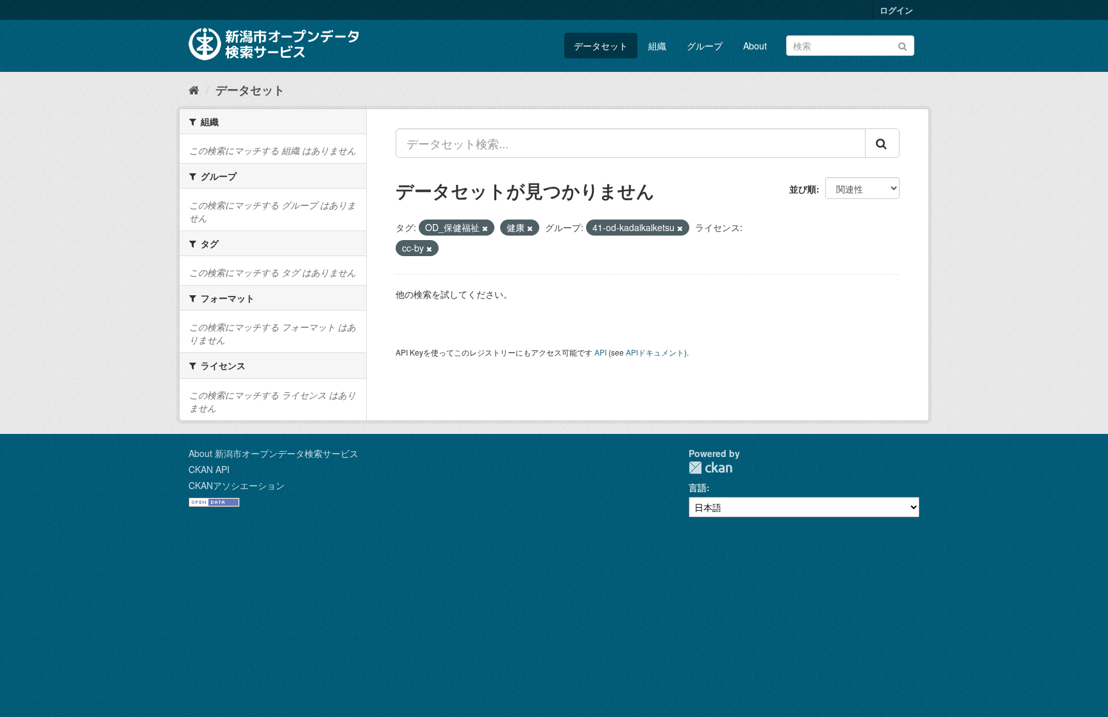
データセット (601, 45)
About (755, 45)
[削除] (485, 228)
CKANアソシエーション (237, 485)
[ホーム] (194, 89)
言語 (698, 487)
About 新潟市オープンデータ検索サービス (273, 453)
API (600, 352)
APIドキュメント (655, 352)
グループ (705, 45)
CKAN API (209, 469)
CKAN (710, 467)
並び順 (802, 188)
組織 (657, 45)
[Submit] (902, 44)
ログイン (896, 10)
